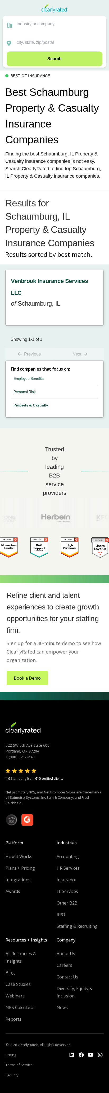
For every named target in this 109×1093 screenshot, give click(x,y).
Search (54, 58)
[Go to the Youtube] (81, 1055)
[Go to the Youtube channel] (91, 1055)
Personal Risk (24, 392)
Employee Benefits (28, 378)
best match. (74, 254)
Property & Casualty (30, 405)
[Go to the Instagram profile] (100, 1055)
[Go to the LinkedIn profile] (72, 1055)
